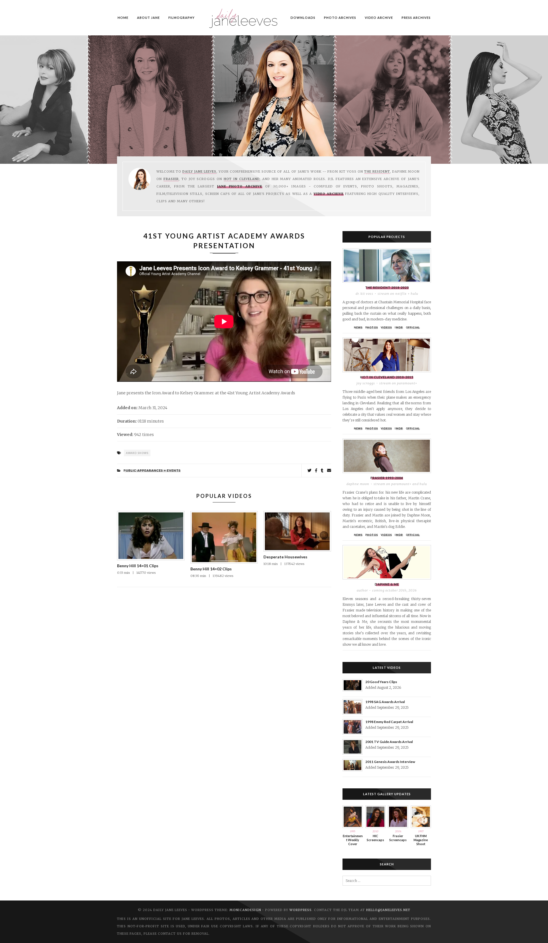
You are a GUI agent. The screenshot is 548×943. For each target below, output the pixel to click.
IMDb (399, 327)
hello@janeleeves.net (388, 910)
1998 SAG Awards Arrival (385, 702)
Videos (386, 327)
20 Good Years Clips (381, 682)
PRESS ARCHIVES (416, 17)
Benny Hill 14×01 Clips (137, 565)
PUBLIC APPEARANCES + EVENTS (152, 470)
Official (413, 327)
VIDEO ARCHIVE (379, 17)
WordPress (300, 910)
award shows (137, 453)
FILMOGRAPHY (181, 17)
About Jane (148, 17)
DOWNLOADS (303, 17)
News (358, 327)
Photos (371, 327)
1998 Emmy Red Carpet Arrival (389, 722)
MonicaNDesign (245, 910)
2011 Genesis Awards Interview (390, 762)
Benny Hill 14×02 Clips (211, 568)
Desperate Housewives (285, 556)
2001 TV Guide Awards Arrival (389, 742)
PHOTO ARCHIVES (340, 17)
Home (123, 17)
